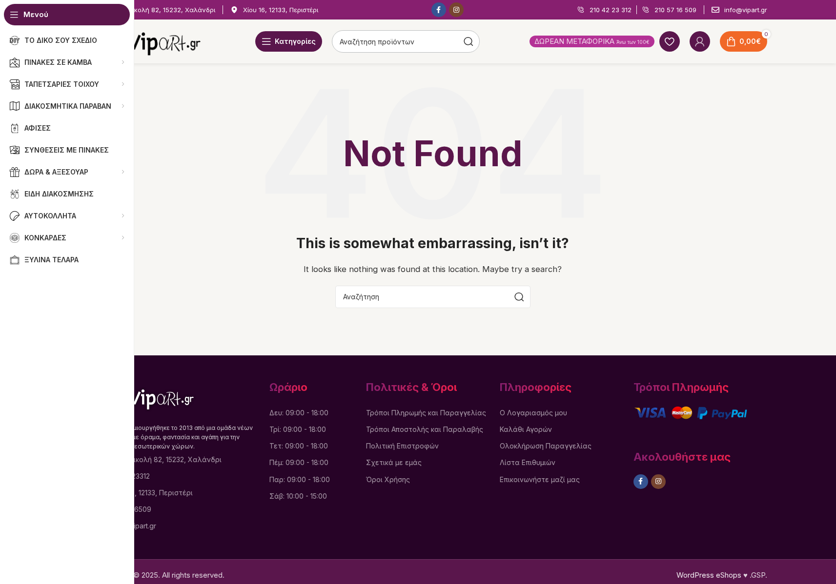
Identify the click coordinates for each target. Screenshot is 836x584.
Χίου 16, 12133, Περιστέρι (152, 492)
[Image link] (148, 396)
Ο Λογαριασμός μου (533, 413)
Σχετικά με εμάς (394, 462)
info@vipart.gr (133, 526)
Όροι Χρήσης (388, 479)
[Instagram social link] (456, 9)
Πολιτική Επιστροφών (402, 446)
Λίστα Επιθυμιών (527, 462)
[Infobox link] (157, 10)
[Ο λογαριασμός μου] (700, 41)
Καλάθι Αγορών (526, 429)
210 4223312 (130, 476)
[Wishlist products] (669, 41)
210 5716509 (131, 509)
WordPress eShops (708, 575)
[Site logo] (150, 40)
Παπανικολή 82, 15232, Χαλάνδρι (166, 459)
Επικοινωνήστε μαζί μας (540, 479)
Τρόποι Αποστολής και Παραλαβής (424, 429)
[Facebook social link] (438, 9)
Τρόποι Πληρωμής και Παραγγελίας (426, 413)
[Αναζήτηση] (519, 297)
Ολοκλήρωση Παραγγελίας (545, 446)
